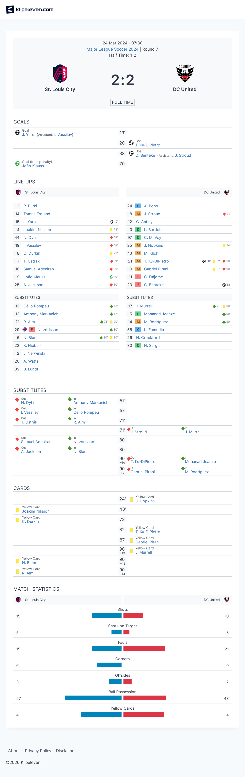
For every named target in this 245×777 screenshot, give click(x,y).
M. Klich (151, 253)
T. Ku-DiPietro (147, 145)
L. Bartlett (153, 229)
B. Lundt (30, 369)
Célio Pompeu (36, 306)
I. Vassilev (63, 134)
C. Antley (144, 221)
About (14, 750)
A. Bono (151, 206)
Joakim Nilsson (37, 229)
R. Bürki (30, 206)
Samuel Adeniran (38, 269)
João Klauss (33, 165)
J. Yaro (29, 134)
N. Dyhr (30, 237)
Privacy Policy (38, 750)
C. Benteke (145, 155)
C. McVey (152, 237)
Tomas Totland (36, 213)
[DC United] (185, 80)
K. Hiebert (32, 345)
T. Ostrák (31, 261)
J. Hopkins (153, 245)
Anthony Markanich (40, 313)
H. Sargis (152, 345)
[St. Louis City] (60, 80)
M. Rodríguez (156, 321)
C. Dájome (153, 276)
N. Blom (30, 337)
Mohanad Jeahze (159, 313)
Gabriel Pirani (156, 269)
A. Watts (31, 361)
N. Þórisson (48, 329)
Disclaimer (66, 750)
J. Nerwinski (34, 353)
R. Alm (29, 321)
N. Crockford (148, 337)
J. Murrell (144, 306)
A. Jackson (33, 284)
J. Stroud (183, 155)
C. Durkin (31, 253)
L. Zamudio (154, 329)
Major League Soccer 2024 (113, 49)
